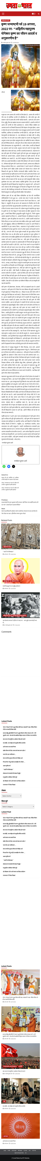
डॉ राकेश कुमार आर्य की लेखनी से (19, 615)
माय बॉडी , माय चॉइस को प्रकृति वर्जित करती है (14, 743)
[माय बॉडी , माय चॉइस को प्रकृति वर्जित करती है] (20, 1091)
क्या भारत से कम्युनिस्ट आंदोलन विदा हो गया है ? (14, 739)
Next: (19, 511)
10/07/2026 (13, 1002)
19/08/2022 (16, 42)
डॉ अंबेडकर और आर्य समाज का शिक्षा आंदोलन (14, 781)
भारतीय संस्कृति (14, 1150)
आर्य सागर (6, 554)
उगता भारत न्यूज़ (7, 992)
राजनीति (20, 1066)
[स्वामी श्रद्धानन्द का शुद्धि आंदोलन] (20, 571)
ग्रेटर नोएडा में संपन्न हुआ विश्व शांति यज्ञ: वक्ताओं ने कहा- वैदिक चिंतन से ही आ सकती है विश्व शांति (20, 728)
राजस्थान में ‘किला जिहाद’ (9, 784)
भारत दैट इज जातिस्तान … (9, 754)
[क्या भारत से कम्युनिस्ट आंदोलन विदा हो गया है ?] (20, 1056)
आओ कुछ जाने (6, 581)
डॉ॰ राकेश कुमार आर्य (8, 625)
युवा (4, 1101)
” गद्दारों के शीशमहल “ (8, 552)
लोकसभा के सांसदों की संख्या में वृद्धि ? (12, 773)
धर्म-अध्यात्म (25, 1150)
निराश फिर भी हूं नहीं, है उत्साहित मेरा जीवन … (14, 762)
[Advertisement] (20, 697)
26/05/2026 (13, 1108)
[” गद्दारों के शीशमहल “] (20, 536)
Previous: (20, 502)
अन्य (25, 1152)
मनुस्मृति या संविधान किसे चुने (10, 777)
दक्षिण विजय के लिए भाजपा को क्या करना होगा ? (14, 750)
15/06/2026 (13, 1039)
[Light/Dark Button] (34, 14)
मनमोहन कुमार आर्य (6, 42)
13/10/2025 (13, 588)
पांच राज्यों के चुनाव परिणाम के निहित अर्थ (13, 758)
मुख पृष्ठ (5, 1150)
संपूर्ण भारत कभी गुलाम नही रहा (19, 1152)
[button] (2, 13)
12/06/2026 (17, 1074)
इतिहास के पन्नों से (5, 20)
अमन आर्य (6, 1002)
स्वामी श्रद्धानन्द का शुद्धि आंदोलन (11, 586)
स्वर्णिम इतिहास (20, 1150)
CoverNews (16, 1158)
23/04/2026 (13, 554)
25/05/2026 (13, 1143)
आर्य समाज (6, 1136)
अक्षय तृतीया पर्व (6, 765)
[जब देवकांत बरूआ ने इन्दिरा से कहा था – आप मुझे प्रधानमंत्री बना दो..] (20, 605)
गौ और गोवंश (34, 1150)
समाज (30, 1150)
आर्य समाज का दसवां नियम (9, 746)
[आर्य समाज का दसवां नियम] (20, 1126)
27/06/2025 (17, 625)
